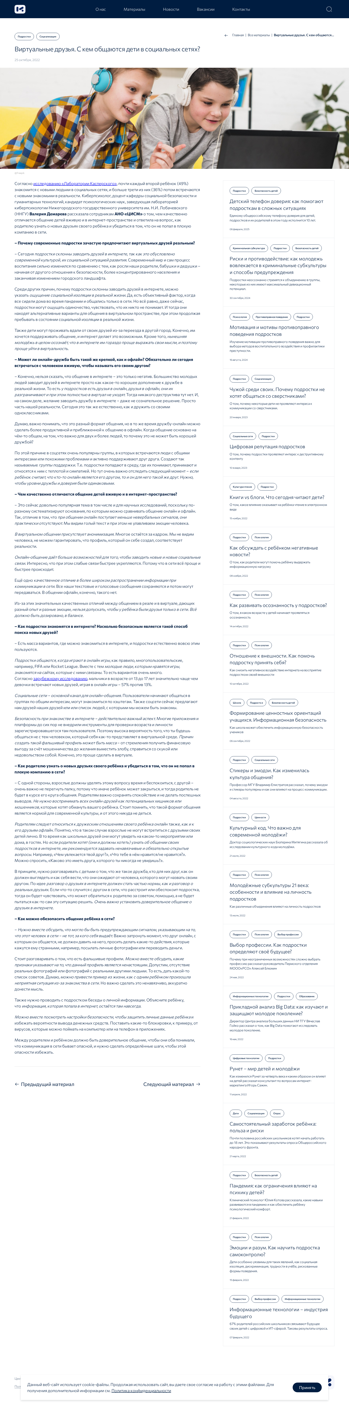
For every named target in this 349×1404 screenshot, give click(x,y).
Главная (238, 35)
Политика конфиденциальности (141, 1390)
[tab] (101, 9)
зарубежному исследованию (60, 678)
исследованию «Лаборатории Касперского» (75, 183)
